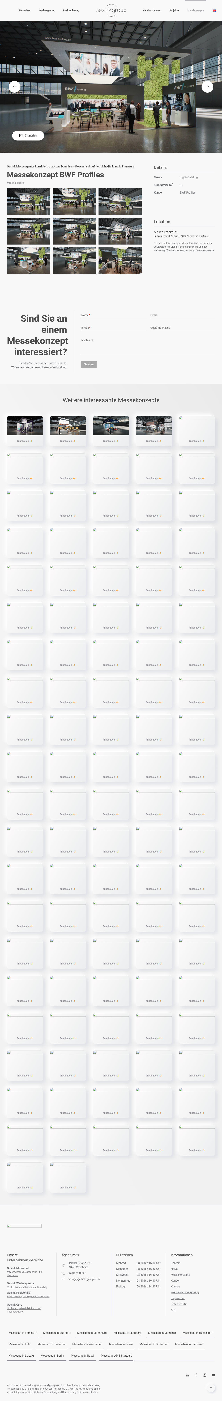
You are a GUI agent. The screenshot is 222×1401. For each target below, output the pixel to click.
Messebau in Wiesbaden (87, 1344)
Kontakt (175, 1263)
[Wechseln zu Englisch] (214, 10)
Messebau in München (162, 1332)
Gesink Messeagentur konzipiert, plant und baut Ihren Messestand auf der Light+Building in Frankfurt (70, 166)
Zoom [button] (28, 201)
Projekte (174, 10)
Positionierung (71, 10)
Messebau (25, 10)
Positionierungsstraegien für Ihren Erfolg (28, 1296)
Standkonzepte (195, 10)
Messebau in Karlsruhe (51, 1344)
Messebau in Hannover (189, 1344)
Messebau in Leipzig (21, 1355)
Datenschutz (178, 1304)
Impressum (178, 1298)
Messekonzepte (180, 1274)
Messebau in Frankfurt (22, 1332)
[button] (14, 87)
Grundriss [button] (31, 135)
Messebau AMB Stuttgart (116, 1355)
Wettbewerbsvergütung (185, 1292)
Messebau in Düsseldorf (197, 1332)
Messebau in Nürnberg (127, 1332)
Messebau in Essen (121, 1344)
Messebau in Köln (20, 1344)
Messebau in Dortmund (154, 1344)
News (174, 1269)
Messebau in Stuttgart (56, 1332)
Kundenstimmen (152, 10)
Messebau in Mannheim (92, 1332)
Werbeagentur (47, 10)
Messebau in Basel (82, 1355)
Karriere (175, 1286)
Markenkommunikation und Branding (27, 1287)
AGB (173, 1310)
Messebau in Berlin (52, 1355)
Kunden (175, 1280)
